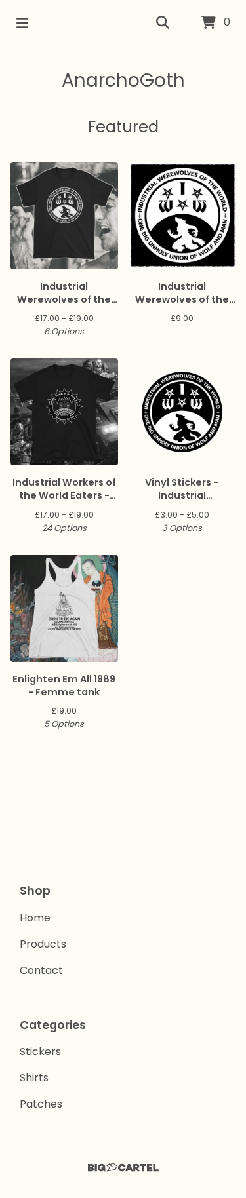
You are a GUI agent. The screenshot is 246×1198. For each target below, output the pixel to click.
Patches (41, 1103)
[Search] (162, 22)
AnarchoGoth (123, 80)
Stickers (40, 1051)
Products (43, 944)
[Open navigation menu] (22, 23)
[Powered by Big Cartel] (123, 1167)
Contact (41, 970)
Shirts (34, 1077)
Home (35, 917)
